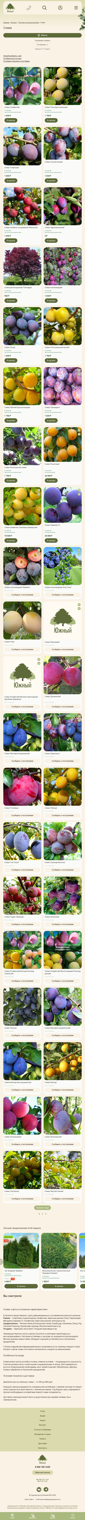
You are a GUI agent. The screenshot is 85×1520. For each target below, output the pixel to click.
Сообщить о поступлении (22, 595)
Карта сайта (29, 1499)
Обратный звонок (42, 1472)
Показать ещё (42, 1208)
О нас (42, 1411)
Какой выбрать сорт (12, 56)
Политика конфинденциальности (48, 1499)
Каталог (42, 1425)
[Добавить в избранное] (38, 70)
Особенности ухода (12, 58)
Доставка (42, 1443)
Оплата (42, 1439)
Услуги (42, 1420)
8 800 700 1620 (42, 1467)
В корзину (11, 120)
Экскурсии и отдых (42, 1434)
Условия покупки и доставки (16, 61)
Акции (42, 1416)
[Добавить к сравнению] (38, 74)
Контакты (42, 1448)
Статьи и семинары (42, 1430)
